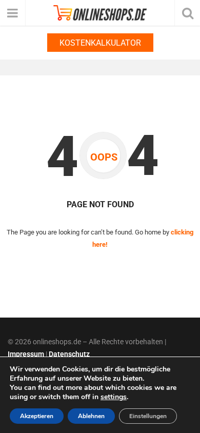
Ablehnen (91, 416)
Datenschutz (69, 354)
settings (114, 397)
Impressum (26, 354)
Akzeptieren (36, 416)
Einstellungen (148, 416)
